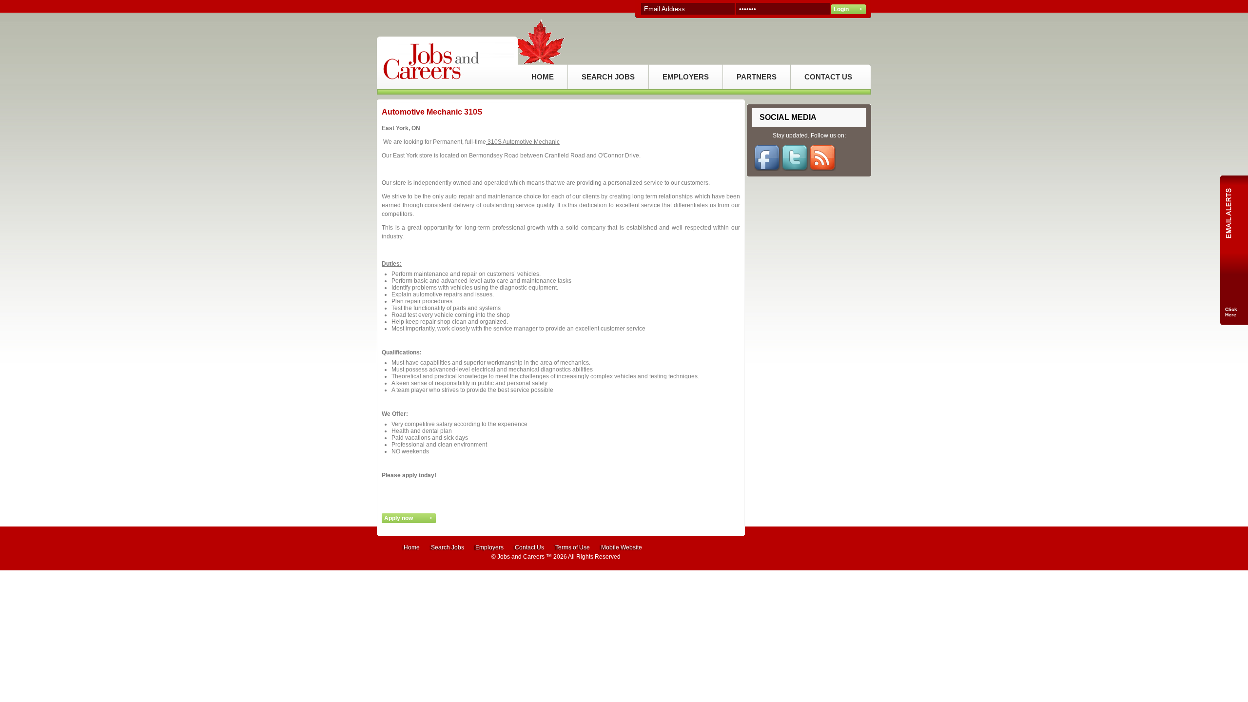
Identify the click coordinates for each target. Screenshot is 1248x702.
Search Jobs (447, 547)
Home (412, 547)
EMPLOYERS (686, 77)
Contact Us (529, 547)
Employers (489, 547)
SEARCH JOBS (608, 77)
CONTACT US (828, 77)
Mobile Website (621, 547)
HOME (542, 77)
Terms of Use (572, 547)
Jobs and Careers (521, 556)
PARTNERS (757, 77)
